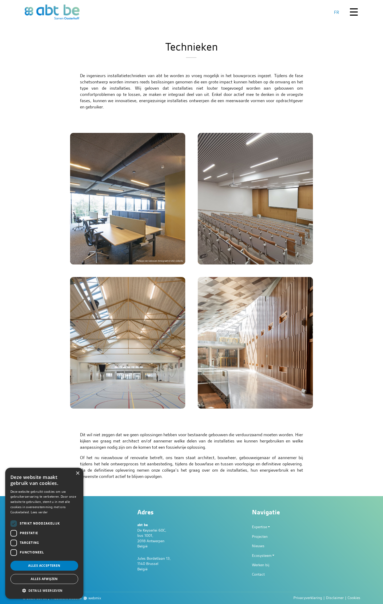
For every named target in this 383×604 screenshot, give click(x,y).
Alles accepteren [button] (44, 565)
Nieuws (258, 545)
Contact (258, 574)
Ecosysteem (261, 555)
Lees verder (39, 512)
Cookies (354, 597)
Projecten (260, 536)
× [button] (77, 473)
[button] (44, 590)
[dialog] (44, 533)
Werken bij (260, 565)
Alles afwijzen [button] (44, 579)
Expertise (259, 526)
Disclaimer (335, 597)
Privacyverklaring (307, 597)
